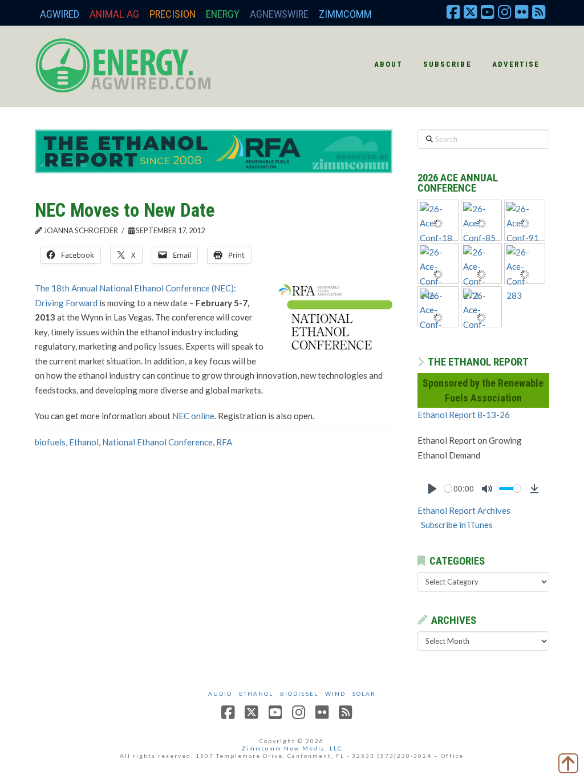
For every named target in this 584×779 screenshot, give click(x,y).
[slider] (448, 488)
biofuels (50, 442)
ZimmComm (345, 14)
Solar (364, 693)
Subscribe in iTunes (457, 525)
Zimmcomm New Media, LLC (292, 748)
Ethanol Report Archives (463, 510)
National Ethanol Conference (157, 442)
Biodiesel (299, 693)
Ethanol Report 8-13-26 (463, 414)
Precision (172, 14)
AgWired (59, 14)
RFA (224, 442)
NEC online (193, 416)
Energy (223, 14)
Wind (335, 693)
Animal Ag (114, 14)
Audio (220, 693)
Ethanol (84, 442)
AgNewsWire (279, 14)
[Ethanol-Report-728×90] (213, 150)
